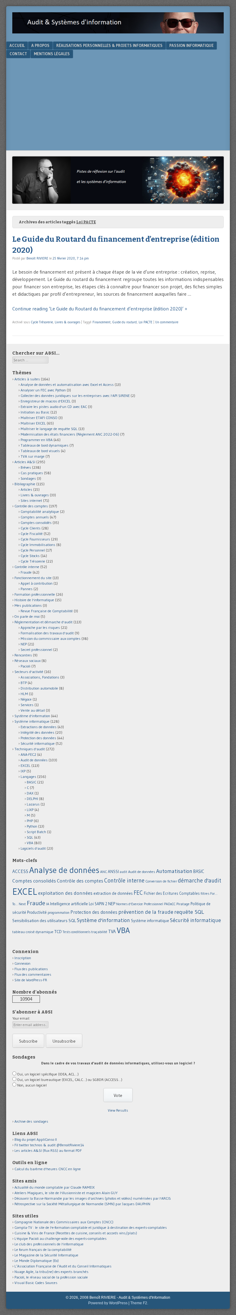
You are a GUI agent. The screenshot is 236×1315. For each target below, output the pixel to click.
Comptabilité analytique (40, 511)
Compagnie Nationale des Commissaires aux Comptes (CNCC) (63, 1222)
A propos (40, 45)
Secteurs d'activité (28, 671)
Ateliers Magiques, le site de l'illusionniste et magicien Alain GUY (66, 1192)
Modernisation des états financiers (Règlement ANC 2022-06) (70, 434)
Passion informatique (191, 45)
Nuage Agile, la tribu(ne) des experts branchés (51, 1271)
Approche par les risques (40, 627)
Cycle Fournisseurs (35, 539)
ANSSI (113, 871)
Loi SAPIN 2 (98, 904)
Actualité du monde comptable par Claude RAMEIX (54, 1187)
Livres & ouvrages (67, 322)
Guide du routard (124, 322)
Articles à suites (27, 379)
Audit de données (34, 760)
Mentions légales (52, 53)
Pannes (27, 588)
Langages (28, 776)
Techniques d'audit (29, 749)
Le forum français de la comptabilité (43, 1249)
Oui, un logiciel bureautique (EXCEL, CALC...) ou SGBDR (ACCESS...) (69, 1079)
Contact (18, 53)
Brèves (26, 467)
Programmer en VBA (37, 439)
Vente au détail (33, 710)
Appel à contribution (37, 583)
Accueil (17, 45)
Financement (101, 322)
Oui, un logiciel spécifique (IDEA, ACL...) (48, 1074)
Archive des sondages (31, 1121)
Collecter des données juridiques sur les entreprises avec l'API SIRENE (75, 395)
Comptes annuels (35, 517)
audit (123, 872)
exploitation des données (65, 893)
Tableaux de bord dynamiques (45, 445)
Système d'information (32, 715)
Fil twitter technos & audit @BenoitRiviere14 (49, 1145)
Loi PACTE (145, 322)
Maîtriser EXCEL (33, 423)
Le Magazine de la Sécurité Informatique (46, 1255)
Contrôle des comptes (31, 506)
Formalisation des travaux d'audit (47, 633)
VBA (30, 842)
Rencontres (23, 655)
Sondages (28, 478)
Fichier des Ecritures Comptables (172, 893)
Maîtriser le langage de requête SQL (49, 428)
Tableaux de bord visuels (40, 450)
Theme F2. (139, 1303)
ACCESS (20, 871)
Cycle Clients (31, 528)
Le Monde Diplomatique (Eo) (36, 1260)
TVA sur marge (33, 456)
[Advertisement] (118, 104)
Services (27, 704)
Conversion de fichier (161, 881)
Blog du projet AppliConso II (35, 1139)
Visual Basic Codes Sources (35, 1282)
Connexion (22, 963)
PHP (30, 820)
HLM (24, 693)
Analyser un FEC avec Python (43, 390)
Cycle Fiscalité (32, 533)
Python (32, 826)
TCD (58, 931)
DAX (30, 793)
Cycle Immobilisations (38, 544)
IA (47, 904)
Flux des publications (31, 969)
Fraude (26, 572)
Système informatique (31, 721)
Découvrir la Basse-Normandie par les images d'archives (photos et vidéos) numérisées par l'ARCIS (92, 1198)
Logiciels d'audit (33, 848)
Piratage (183, 904)
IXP (23, 771)
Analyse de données (64, 870)
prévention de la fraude (145, 912)
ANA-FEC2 (28, 754)
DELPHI (32, 798)
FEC (138, 892)
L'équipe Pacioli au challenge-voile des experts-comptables (60, 1238)
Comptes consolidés (36, 522)
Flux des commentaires (32, 974)
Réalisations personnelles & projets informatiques (109, 45)
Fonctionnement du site (33, 577)
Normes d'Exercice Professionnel (139, 904)
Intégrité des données (37, 732)
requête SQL (189, 911)
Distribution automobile (39, 688)
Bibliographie (24, 484)
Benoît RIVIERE (37, 258)
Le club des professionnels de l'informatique (49, 1244)
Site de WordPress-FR (30, 980)
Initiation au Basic (35, 412)
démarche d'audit (199, 880)
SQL (30, 837)
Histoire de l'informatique (34, 600)
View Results (118, 1110)
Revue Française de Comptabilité (47, 611)
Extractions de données (39, 727)
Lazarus (33, 804)
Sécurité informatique (38, 743)
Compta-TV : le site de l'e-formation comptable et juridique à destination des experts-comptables (90, 1227)
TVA (112, 931)
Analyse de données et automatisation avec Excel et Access (67, 384)
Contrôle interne (26, 566)
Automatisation (174, 871)
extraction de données (113, 893)
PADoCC (169, 904)
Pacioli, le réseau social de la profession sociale (51, 1277)
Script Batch (36, 831)
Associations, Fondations (40, 677)
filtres (205, 893)
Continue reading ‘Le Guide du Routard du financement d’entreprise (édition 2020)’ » (99, 309)
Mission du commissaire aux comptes (51, 638)
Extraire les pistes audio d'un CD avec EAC (54, 406)
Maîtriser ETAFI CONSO (39, 417)
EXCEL (25, 765)
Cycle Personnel (33, 550)
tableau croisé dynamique (32, 931)
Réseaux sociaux (27, 660)
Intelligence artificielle (69, 903)
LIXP (30, 809)
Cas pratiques (32, 473)
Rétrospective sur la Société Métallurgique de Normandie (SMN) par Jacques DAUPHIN (82, 1204)
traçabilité (99, 932)
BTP (24, 682)
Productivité (37, 912)
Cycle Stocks (30, 555)
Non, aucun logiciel (32, 1085)
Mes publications (28, 605)
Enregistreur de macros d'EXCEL (46, 401)
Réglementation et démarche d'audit (43, 622)
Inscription (22, 957)
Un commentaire (166, 322)
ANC (103, 872)
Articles (26, 489)
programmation (58, 912)
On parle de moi (27, 616)
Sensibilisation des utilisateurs (40, 920)
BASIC (31, 782)
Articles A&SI (24, 461)
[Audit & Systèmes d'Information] (118, 32)
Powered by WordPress (108, 1303)
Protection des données (38, 738)
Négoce (26, 699)
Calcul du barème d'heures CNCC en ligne (47, 1169)
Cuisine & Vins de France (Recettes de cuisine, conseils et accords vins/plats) (75, 1233)
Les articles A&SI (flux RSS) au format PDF (48, 1150)
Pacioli (25, 666)
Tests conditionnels (76, 932)
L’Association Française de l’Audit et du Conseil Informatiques (63, 1266)
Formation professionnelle (34, 594)
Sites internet (31, 500)
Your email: (21, 1018)
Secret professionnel (36, 649)
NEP (24, 644)
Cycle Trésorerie (42, 322)
